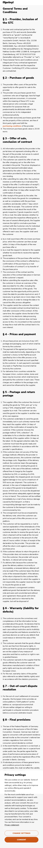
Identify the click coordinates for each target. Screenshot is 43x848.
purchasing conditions (12, 126)
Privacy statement (12, 825)
